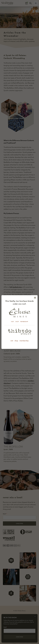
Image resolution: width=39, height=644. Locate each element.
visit (11, 341)
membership (24, 341)
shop (16, 341)
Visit (12, 321)
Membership (24, 321)
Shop (17, 321)
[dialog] (19, 322)
